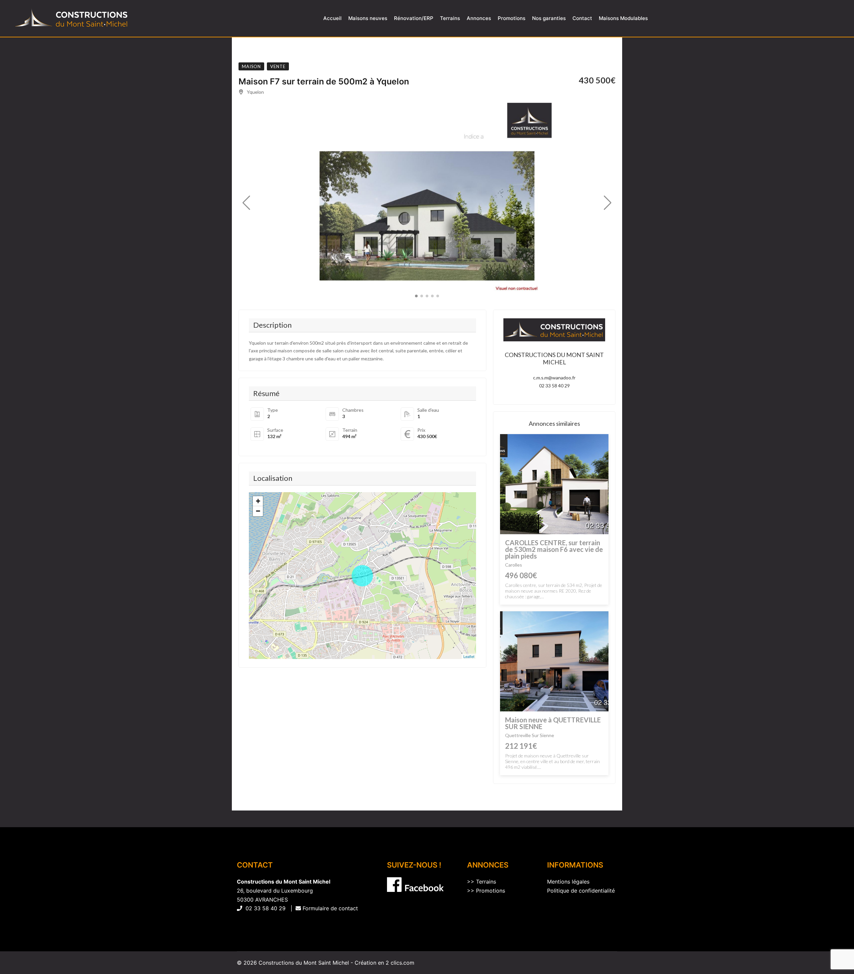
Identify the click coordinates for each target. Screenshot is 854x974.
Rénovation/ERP (413, 18)
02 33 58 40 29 (554, 385)
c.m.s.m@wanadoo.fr (554, 377)
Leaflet (468, 656)
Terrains (450, 18)
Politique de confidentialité (581, 890)
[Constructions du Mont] (71, 18)
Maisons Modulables (623, 18)
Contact (582, 18)
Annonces (479, 18)
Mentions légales (568, 881)
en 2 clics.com (396, 962)
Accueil (332, 18)
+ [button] (258, 501)
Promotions (511, 18)
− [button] (258, 511)
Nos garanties (549, 18)
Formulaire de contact (329, 908)
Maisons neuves (367, 18)
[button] (246, 203)
